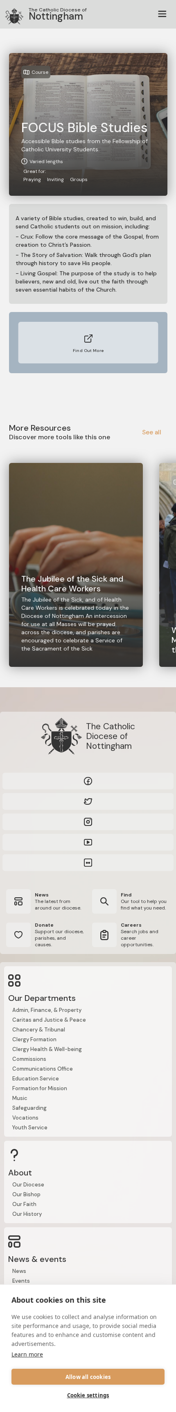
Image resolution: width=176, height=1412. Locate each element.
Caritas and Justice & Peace (49, 1019)
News (19, 1271)
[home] (10, 14)
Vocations (25, 1117)
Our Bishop (26, 1194)
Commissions (29, 1059)
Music (19, 1098)
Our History (27, 1214)
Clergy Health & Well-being (47, 1049)
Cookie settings (88, 1395)
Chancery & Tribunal (38, 1029)
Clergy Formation (34, 1039)
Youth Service (29, 1127)
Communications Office (42, 1068)
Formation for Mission (39, 1088)
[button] (162, 14)
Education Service (35, 1078)
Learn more (27, 1354)
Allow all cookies (88, 1377)
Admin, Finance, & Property (46, 1010)
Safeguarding (29, 1107)
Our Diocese (28, 1184)
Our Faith (24, 1204)
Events (21, 1280)
